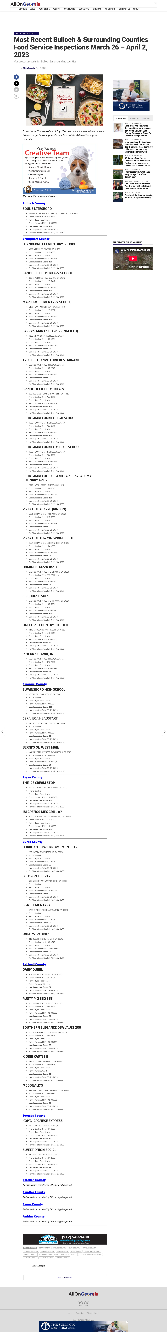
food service (76, 1251)
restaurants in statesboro (90, 1254)
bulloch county (59, 1248)
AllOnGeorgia (29, 68)
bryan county (44, 1248)
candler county (89, 1248)
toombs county (62, 1257)
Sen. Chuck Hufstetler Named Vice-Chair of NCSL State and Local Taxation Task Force (137, 186)
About (136, 8)
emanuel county (47, 1251)
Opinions (97, 8)
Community (69, 8)
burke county (74, 1248)
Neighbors (110, 8)
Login (97, 1313)
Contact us (80, 1313)
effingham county (31, 1251)
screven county (30, 1257)
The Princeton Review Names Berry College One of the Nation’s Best (137, 174)
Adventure (44, 8)
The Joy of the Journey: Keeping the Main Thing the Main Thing (138, 196)
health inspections (92, 1251)
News (32, 8)
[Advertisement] (133, 221)
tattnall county (46, 1257)
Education (84, 8)
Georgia (23, 8)
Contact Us (124, 8)
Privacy (89, 1313)
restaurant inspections (48, 1254)
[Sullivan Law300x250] (131, 110)
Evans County (62, 1251)
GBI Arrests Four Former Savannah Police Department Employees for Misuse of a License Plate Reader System (137, 162)
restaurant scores (68, 1254)
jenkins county (29, 1254)
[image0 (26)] (59, 193)
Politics (57, 8)
